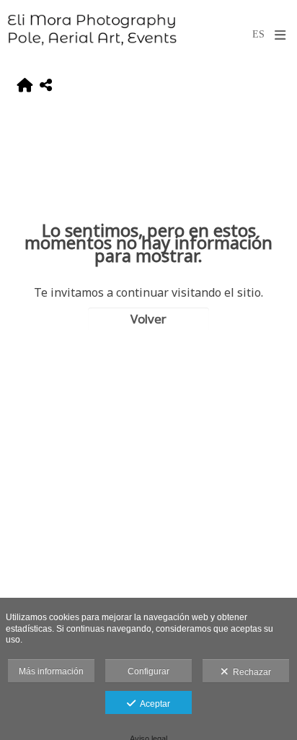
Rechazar (250, 672)
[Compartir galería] (46, 86)
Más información (51, 671)
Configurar (148, 671)
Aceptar (153, 704)
